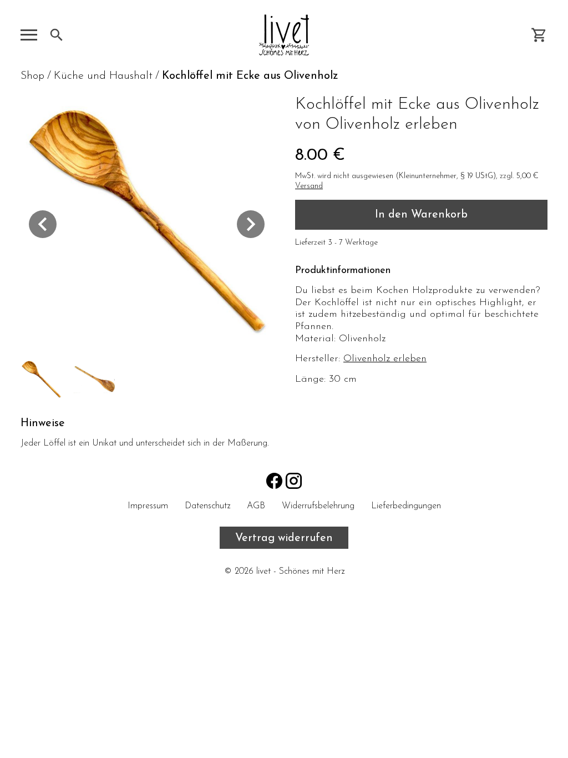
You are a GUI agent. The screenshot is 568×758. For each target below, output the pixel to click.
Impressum (148, 506)
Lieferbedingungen (406, 506)
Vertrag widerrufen (284, 538)
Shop (32, 76)
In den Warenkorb (421, 214)
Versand (309, 186)
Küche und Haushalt (103, 76)
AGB (256, 506)
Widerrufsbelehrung (318, 506)
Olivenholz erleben (385, 359)
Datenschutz (207, 506)
